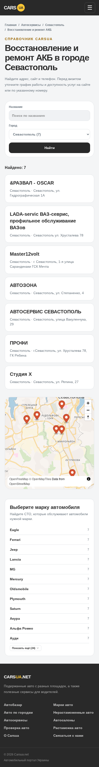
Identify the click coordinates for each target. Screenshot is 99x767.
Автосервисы (31, 25)
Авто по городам (18, 712)
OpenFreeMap (18, 479)
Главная (11, 25)
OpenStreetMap (19, 484)
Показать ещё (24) (23, 648)
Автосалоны (64, 720)
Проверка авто (16, 728)
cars (13, 7)
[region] (49, 443)
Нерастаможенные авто (73, 712)
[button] (56, 430)
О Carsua (11, 735)
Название (16, 107)
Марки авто (63, 705)
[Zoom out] (88, 410)
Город (13, 125)
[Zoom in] (88, 403)
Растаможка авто (67, 728)
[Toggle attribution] (89, 479)
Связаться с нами (68, 735)
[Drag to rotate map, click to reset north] (88, 417)
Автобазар (13, 705)
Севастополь (54, 25)
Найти (49, 148)
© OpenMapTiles (40, 479)
